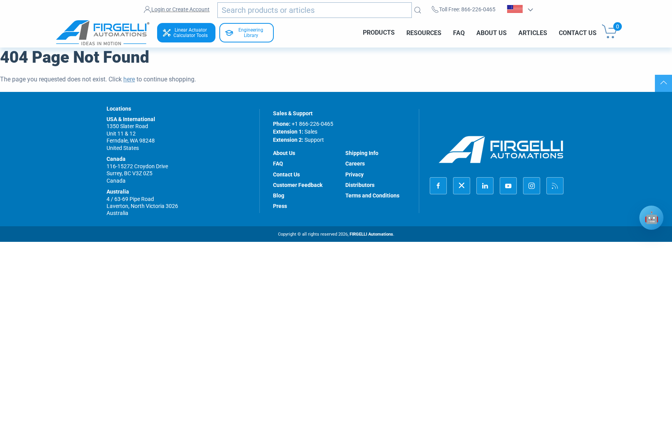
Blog (278, 195)
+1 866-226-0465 (312, 124)
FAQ (459, 32)
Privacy (354, 174)
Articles (532, 32)
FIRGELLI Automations (371, 234)
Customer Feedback (297, 185)
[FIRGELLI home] (501, 149)
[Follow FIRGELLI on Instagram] (531, 185)
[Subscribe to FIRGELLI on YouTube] (508, 185)
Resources (423, 32)
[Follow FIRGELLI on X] (461, 185)
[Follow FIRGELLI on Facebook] (438, 185)
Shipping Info (361, 153)
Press (280, 206)
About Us (491, 32)
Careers (355, 163)
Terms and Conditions (372, 195)
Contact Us (578, 32)
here (129, 79)
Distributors (359, 185)
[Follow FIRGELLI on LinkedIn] (485, 185)
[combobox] (314, 10)
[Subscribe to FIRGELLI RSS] (555, 185)
